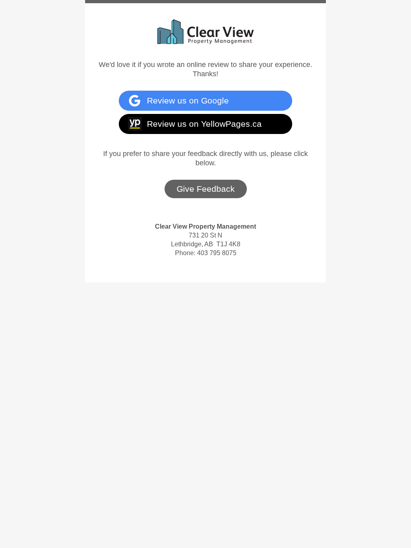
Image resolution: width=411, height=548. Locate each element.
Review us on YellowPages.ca (204, 123)
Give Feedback (206, 188)
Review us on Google (188, 100)
